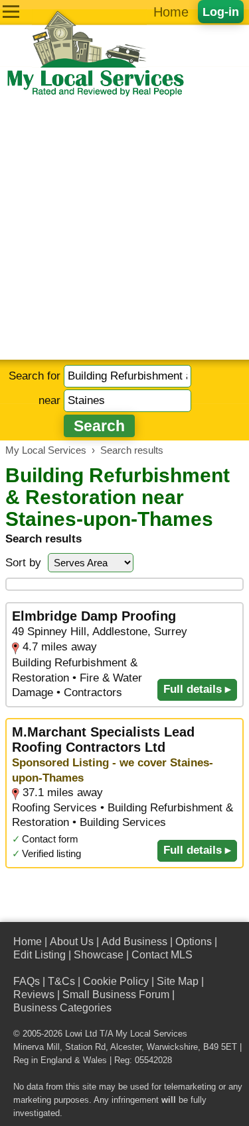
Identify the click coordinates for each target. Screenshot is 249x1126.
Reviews (33, 994)
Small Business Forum (115, 994)
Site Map (178, 981)
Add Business (134, 941)
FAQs (26, 981)
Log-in (221, 12)
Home (171, 12)
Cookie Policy (116, 981)
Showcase (99, 954)
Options (193, 941)
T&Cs (61, 981)
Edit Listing (39, 954)
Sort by (23, 562)
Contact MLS (162, 954)
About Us (72, 941)
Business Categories (62, 1007)
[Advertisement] (124, 229)
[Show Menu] (11, 11)
